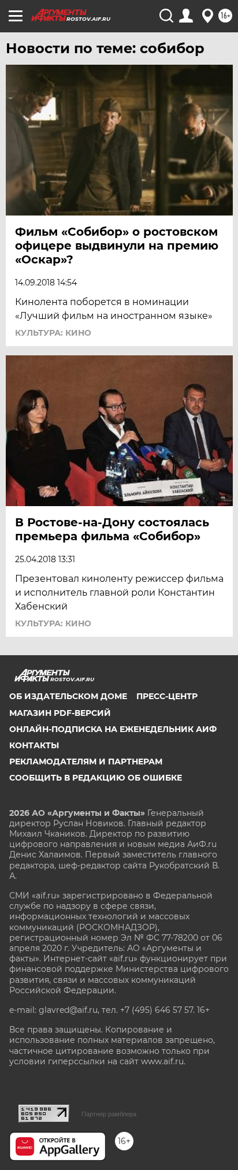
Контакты (34, 745)
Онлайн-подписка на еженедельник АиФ (113, 729)
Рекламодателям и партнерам (85, 761)
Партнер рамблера (108, 1113)
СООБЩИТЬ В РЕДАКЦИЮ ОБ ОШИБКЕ (95, 777)
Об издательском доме (68, 696)
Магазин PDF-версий (60, 713)
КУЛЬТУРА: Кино (53, 333)
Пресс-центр (167, 696)
